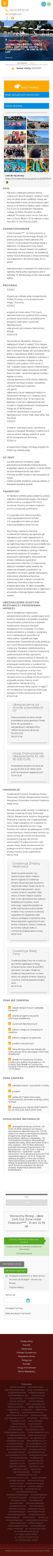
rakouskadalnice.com (36, 1441)
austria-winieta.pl (18, 1387)
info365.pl (44, 1418)
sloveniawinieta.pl (15, 1446)
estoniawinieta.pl (39, 1415)
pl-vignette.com (38, 1438)
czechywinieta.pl (36, 1401)
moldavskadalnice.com (38, 1432)
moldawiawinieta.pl (16, 1435)
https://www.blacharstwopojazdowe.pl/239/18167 (28, 179)
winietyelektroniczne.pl (36, 1520)
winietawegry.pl (12, 1517)
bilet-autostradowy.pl (15, 1390)
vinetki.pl (36, 1472)
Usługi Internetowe (26, 1367)
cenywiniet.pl (16, 1398)
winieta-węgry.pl (35, 1486)
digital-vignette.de (36, 1407)
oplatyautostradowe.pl (17, 1438)
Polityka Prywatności (26, 1352)
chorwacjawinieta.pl (34, 1398)
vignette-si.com (20, 1469)
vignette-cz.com (17, 1463)
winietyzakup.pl (38, 1526)
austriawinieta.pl (35, 1387)
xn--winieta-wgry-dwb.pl (26, 1540)
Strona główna (22, 63)
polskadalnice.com (15, 1441)
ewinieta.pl (32, 1418)
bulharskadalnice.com (18, 1395)
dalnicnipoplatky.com (36, 1404)
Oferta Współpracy (26, 1371)
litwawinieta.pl (18, 1424)
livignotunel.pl (34, 1424)
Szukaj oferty (26, 1341)
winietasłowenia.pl (37, 1514)
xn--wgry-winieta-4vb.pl (26, 1534)
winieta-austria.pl (17, 1480)
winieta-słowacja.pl (35, 1483)
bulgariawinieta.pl (37, 1392)
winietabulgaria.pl (39, 1494)
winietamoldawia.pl (35, 1503)
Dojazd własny (16, 1287)
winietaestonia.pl (18, 1500)
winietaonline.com (17, 1506)
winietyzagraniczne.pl (18, 1526)
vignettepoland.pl (21, 1472)
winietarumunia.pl (17, 1509)
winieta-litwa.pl (16, 1483)
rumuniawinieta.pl (14, 1443)
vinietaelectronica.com (26, 1475)
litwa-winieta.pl (35, 1421)
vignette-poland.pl (17, 1466)
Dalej (25, 1203)
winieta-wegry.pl (17, 1486)
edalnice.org (41, 1409)
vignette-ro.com (36, 1466)
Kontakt (26, 1364)
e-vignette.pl (12, 1409)
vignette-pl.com (35, 1463)
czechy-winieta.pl (17, 1401)
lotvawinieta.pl (36, 1426)
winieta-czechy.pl (36, 1480)
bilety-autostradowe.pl (37, 1390)
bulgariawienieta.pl (17, 1392)
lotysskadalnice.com (34, 1429)
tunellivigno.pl (36, 1458)
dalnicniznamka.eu (16, 1407)
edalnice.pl (14, 1412)
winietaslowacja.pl (16, 1511)
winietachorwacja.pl (17, 1497)
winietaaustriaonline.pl (26, 1492)
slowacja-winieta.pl (37, 1449)
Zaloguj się (26, 1360)
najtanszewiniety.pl (37, 1435)
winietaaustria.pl (33, 1489)
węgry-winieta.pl (15, 1528)
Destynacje (26, 1349)
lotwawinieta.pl (16, 1429)
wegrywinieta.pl (38, 1477)
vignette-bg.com (36, 1460)
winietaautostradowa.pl (17, 1494)
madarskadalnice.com (14, 1432)
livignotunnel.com (18, 1426)
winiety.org (43, 1517)
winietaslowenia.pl (36, 1511)
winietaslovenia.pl (36, 1509)
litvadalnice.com (18, 1421)
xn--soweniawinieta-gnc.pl (26, 1531)
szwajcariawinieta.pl (38, 1455)
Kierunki (26, 1345)
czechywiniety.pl (15, 1404)
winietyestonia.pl (18, 1523)
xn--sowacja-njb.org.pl (35, 1528)
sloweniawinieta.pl (36, 1452)
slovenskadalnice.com (36, 1446)
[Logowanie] (13, 18)
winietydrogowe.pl (14, 1520)
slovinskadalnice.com (16, 1449)
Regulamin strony (26, 1356)
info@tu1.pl (15, 14)
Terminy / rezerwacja (29, 87)
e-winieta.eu (27, 1409)
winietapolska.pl (36, 1506)
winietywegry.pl (35, 1523)
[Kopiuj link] (7, 182)
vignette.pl (35, 1469)
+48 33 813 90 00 (19, 10)
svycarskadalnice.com (16, 1455)
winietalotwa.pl (16, 1503)
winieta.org (17, 1489)
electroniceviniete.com (17, 1415)
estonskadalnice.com (14, 1418)
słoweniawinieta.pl (18, 1458)
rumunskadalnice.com (36, 1443)
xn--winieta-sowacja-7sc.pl (26, 1537)
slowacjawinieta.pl (16, 1452)
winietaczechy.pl (37, 1497)
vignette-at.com (17, 1460)
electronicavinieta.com (33, 1412)
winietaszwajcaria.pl (16, 1514)
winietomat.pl (28, 1517)
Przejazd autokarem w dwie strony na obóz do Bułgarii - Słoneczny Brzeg (27, 1279)
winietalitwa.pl (35, 1500)
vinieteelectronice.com (18, 1477)
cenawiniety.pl (38, 1395)
